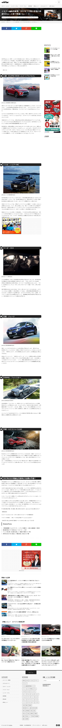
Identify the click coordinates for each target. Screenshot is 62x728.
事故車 (30, 705)
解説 (31, 17)
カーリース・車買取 (6, 680)
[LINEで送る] (36, 28)
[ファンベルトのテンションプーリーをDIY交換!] (47, 50)
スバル (18, 17)
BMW (24, 680)
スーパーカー (33, 691)
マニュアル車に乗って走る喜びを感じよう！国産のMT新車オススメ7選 (16, 531)
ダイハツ (24, 694)
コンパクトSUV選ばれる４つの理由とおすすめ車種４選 (51, 639)
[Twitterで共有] (16, 28)
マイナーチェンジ (30, 699)
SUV (15, 17)
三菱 (25, 17)
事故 (26, 705)
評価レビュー (36, 6)
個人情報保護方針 (27, 725)
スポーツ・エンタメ (5, 6)
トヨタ (20, 17)
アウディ (36, 680)
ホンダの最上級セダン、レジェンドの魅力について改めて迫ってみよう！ (24, 580)
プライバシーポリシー (36, 725)
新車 (27, 17)
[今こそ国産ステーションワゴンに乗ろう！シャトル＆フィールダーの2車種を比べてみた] (4, 589)
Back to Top (31, 672)
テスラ (28, 694)
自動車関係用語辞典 (47, 684)
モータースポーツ (30, 702)
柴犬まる (24, 713)
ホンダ (9, 636)
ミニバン (24, 702)
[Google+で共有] (26, 28)
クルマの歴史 (29, 688)
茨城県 (35, 713)
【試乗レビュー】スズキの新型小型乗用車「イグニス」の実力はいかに (23, 612)
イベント (24, 688)
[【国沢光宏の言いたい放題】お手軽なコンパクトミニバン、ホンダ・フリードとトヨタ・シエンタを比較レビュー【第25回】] (4, 597)
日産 (29, 17)
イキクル (10, 725)
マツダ (23, 17)
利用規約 (21, 725)
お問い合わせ (51, 6)
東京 (34, 710)
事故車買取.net (46, 685)
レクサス (36, 702)
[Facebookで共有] (7, 28)
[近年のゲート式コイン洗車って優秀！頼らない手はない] (47, 57)
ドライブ (36, 694)
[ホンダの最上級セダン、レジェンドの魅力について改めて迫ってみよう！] (4, 582)
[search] (59, 680)
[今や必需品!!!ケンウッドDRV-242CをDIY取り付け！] (47, 63)
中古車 (9, 658)
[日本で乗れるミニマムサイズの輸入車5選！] (47, 77)
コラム (35, 688)
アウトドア (25, 683)
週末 (23, 718)
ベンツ (29, 636)
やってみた (31, 680)
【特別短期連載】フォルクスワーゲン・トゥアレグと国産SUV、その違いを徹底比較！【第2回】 (21, 528)
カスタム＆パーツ (44, 6)
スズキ (24, 691)
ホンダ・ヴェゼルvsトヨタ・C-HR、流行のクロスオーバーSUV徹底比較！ (18, 514)
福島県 (32, 713)
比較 (28, 713)
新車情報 (30, 6)
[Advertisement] (21, 42)
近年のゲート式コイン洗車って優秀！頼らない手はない (55, 56)
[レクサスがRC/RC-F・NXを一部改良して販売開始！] (47, 70)
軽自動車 (36, 716)
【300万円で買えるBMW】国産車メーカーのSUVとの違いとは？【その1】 (18, 520)
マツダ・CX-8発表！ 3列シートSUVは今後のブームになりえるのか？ (17, 517)
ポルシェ (24, 699)
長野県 (27, 718)
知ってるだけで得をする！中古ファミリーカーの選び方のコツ (10, 660)
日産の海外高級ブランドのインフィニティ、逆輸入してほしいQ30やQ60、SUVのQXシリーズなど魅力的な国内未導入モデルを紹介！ (31, 662)
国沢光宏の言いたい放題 (27, 707)
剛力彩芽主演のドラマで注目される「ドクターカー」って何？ (15, 529)
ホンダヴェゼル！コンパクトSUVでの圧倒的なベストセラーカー (11, 639)
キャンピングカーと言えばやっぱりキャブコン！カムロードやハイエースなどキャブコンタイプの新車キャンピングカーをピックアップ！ (51, 662)
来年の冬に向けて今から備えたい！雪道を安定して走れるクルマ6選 (16, 533)
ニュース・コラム (14, 6)
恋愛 (36, 707)
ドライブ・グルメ (23, 6)
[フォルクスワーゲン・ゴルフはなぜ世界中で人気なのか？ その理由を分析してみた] (4, 605)
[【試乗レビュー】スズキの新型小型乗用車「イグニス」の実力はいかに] (4, 614)
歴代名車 (4, 699)
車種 (33, 716)
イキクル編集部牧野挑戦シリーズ (29, 686)
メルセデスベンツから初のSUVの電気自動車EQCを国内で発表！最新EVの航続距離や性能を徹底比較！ (31, 640)
